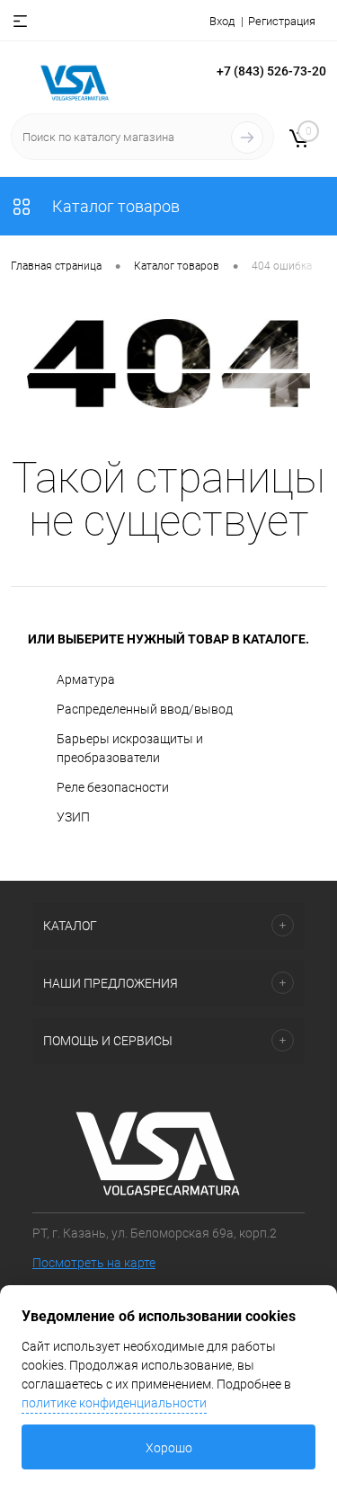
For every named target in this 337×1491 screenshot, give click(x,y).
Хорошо (169, 1448)
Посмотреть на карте (93, 1263)
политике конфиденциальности (114, 1403)
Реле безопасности (113, 787)
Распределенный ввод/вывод (145, 709)
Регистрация (281, 21)
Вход (222, 21)
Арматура (86, 679)
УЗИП (73, 817)
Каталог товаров (114, 206)
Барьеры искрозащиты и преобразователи (130, 748)
